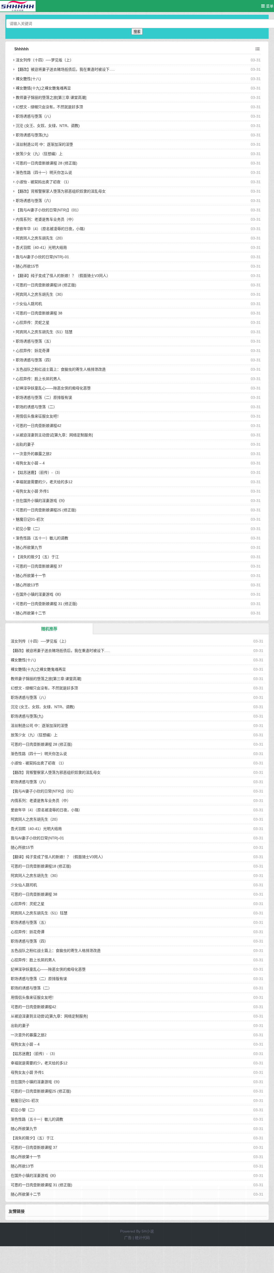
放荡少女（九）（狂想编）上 (39, 154)
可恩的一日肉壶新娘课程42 (38, 425)
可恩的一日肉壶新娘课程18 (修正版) (46, 285)
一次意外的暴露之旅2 (34, 454)
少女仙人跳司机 (29, 304)
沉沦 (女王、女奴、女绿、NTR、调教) (48, 125)
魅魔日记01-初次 (30, 519)
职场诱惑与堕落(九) (32, 135)
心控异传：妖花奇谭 (33, 350)
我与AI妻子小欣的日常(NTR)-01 (42, 257)
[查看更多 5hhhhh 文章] (258, 49)
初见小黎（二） (29, 529)
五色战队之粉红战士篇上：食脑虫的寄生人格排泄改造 (61, 369)
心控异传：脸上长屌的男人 (38, 379)
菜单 (269, 6)
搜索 (137, 32)
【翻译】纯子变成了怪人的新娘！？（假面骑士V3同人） (63, 275)
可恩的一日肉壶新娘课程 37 (39, 566)
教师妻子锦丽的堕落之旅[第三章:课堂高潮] (51, 97)
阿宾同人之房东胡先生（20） (40, 238)
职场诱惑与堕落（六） (34, 200)
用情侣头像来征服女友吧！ (38, 416)
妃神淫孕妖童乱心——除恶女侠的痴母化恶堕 (53, 388)
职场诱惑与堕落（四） (34, 360)
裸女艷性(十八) (28, 79)
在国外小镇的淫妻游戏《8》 (39, 594)
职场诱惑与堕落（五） (34, 341)
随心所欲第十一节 (31, 575)
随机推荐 (49, 628)
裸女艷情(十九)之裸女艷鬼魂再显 (43, 88)
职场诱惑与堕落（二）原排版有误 (44, 397)
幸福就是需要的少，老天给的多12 (44, 482)
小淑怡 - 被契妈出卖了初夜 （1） (43, 182)
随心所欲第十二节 (31, 613)
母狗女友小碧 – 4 (30, 463)
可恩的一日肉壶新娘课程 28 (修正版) (46, 163)
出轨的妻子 (25, 444)
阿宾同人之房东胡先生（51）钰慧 (44, 332)
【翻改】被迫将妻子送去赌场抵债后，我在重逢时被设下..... (65, 69)
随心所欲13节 (27, 585)
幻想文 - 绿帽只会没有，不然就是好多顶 (49, 107)
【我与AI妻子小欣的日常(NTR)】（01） (48, 210)
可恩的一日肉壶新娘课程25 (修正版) (46, 510)
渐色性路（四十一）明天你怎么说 (44, 172)
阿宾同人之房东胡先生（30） (40, 294)
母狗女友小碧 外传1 (32, 491)
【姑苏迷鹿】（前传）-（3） (39, 472)
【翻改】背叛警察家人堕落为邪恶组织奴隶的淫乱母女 (61, 191)
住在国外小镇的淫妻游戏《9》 (41, 500)
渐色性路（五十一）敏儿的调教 (42, 538)
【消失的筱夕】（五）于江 (37, 557)
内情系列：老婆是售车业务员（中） (46, 219)
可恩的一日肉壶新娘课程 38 (39, 313)
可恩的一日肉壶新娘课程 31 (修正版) (46, 604)
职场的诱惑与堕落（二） (36, 407)
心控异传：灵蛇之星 (33, 322)
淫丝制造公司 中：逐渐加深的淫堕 (44, 144)
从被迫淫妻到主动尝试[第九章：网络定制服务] (54, 435)
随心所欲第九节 (29, 547)
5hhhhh (21, 49)
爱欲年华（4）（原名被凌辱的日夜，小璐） (51, 229)
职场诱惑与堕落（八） (34, 116)
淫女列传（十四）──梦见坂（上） (45, 60)
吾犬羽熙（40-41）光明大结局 (41, 247)
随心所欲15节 (27, 266)
